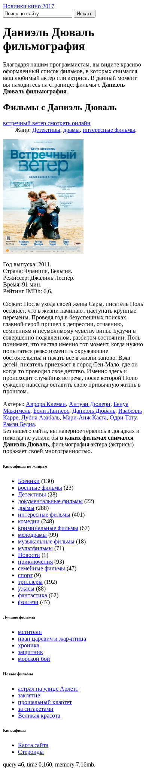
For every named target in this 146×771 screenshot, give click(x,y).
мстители (30, 632)
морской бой (34, 659)
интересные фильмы (109, 130)
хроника (28, 645)
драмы (71, 130)
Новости (29, 555)
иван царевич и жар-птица (52, 638)
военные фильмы (40, 487)
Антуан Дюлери (89, 404)
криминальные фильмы (48, 528)
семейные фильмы (41, 568)
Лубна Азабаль (40, 417)
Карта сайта (33, 745)
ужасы (26, 588)
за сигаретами (36, 709)
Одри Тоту (123, 417)
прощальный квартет (45, 702)
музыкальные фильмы (46, 541)
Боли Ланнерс (51, 411)
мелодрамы (32, 535)
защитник (30, 652)
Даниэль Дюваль (93, 411)
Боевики (29, 481)
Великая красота (39, 715)
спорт (25, 575)
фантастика (32, 595)
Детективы (46, 130)
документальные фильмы (50, 501)
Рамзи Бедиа (19, 424)
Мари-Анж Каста (85, 417)
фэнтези (28, 602)
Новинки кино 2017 (28, 6)
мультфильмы (35, 548)
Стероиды (31, 752)
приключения (35, 561)
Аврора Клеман (46, 404)
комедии (29, 521)
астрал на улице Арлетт (48, 688)
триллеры (30, 582)
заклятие (29, 695)
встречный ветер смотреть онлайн (47, 123)
